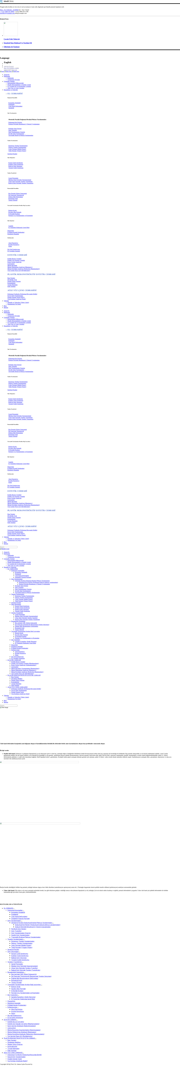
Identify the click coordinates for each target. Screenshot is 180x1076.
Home (2, 716)
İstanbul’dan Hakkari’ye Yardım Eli (18, 43)
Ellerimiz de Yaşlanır (12, 47)
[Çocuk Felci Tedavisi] (11, 35)
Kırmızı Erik (36, 1064)
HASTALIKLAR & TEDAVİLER (16, 716)
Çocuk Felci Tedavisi (12, 39)
